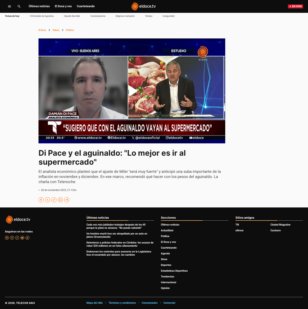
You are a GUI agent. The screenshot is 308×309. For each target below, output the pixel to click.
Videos (56, 30)
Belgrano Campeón (125, 16)
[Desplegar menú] (7, 6)
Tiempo (148, 16)
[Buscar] (19, 6)
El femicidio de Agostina (42, 16)
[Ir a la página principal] (143, 6)
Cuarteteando (86, 6)
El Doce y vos (63, 6)
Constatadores (97, 16)
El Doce (42, 30)
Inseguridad (169, 16)
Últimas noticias (39, 6)
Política (70, 30)
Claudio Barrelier (72, 16)
